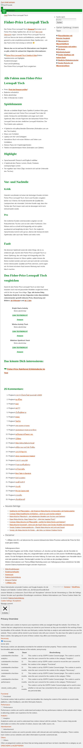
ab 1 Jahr (28, 300)
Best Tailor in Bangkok (23, 473)
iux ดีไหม (18, 399)
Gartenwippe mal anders (67, 46)
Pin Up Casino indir (22, 491)
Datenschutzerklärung (13, 577)
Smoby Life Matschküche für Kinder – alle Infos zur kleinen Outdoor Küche (36, 530)
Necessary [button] (5, 638)
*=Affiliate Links (10, 583)
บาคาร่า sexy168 (21, 460)
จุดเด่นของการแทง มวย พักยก (25, 430)
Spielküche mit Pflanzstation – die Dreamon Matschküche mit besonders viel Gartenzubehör (42, 511)
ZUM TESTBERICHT (20, 315)
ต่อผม (17, 417)
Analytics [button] (4, 716)
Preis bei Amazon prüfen (18, 89)
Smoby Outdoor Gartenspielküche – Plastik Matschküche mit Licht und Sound (37, 527)
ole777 (17, 408)
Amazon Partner (11, 580)
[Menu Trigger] (4, 11)
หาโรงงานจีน (20, 469)
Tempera (67, 587)
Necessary (7, 641)
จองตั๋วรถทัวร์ (20, 482)
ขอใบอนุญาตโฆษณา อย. (24, 434)
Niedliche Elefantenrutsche (68, 60)
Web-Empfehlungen (12, 569)
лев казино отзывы (22, 425)
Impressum (9, 574)
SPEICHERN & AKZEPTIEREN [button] (12, 746)
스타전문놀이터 (21, 452)
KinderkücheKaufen (12, 572)
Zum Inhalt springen (8, 2)
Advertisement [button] (6, 726)
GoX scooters (20, 478)
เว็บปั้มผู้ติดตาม (20, 412)
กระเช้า (18, 486)
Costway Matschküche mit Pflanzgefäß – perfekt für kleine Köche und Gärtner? (37, 522)
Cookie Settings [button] (6, 601)
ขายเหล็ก (18, 495)
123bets (18, 438)
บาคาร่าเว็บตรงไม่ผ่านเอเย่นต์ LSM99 (28, 395)
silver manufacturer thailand (25, 456)
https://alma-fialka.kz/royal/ (24, 443)
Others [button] (3, 737)
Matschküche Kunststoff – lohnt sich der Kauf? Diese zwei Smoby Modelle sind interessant (42, 525)
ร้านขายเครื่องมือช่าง (22, 465)
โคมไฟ (18, 421)
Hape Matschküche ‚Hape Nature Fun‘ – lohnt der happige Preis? (32, 519)
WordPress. (76, 587)
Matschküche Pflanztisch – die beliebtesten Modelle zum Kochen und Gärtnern (37, 516)
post (16, 404)
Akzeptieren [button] (17, 601)
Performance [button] (5, 705)
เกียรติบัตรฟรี (20, 499)
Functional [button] (4, 694)
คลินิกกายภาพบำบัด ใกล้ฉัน (25, 447)
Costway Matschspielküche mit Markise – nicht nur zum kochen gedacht (35, 514)
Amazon (31, 29)
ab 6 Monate (15, 300)
